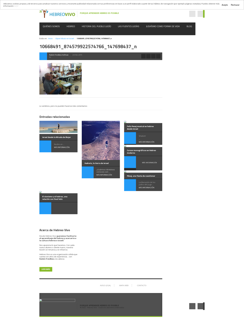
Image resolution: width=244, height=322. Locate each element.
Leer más (46, 269)
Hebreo (71, 26)
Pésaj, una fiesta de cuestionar (141, 175)
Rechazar (235, 4)
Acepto (225, 4)
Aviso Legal (105, 285)
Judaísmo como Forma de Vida (163, 26)
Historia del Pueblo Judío (96, 26)
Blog (189, 26)
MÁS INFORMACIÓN (62, 147)
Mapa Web (123, 285)
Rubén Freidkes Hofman (58, 55)
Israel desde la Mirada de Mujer (56, 137)
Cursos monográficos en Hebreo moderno (141, 151)
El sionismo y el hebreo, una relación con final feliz (54, 197)
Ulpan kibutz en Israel (64, 38)
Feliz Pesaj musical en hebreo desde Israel (140, 127)
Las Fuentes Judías (128, 26)
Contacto (141, 285)
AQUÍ (16, 6)
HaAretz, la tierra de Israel (97, 163)
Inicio (50, 38)
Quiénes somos (51, 26)
